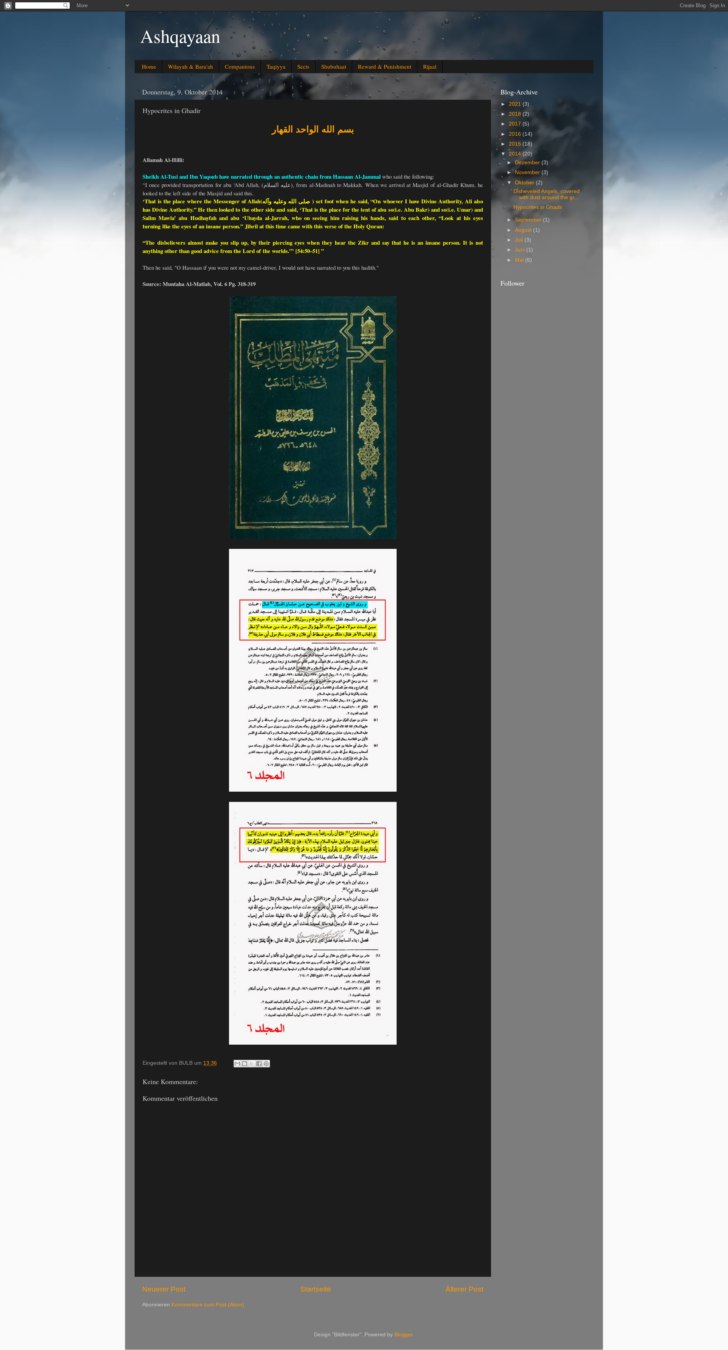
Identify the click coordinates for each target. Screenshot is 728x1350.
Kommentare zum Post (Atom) (207, 1305)
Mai (520, 260)
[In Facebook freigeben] (259, 1063)
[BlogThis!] (244, 1063)
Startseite (315, 1289)
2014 (515, 154)
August (524, 230)
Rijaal (429, 66)
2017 (515, 124)
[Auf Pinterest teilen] (266, 1063)
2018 (515, 114)
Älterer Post (464, 1289)
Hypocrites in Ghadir (537, 207)
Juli (519, 240)
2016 (515, 134)
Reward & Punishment (384, 66)
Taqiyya (276, 66)
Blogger (403, 1334)
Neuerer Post (163, 1289)
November (528, 172)
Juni (520, 250)
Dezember (528, 162)
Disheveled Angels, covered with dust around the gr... (546, 194)
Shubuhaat (333, 66)
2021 (515, 104)
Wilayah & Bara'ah (190, 66)
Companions (240, 66)
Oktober (525, 182)
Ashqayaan (180, 36)
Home (149, 66)
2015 (515, 144)
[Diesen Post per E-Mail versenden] (237, 1063)
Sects (303, 66)
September (529, 220)
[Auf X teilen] (252, 1063)
